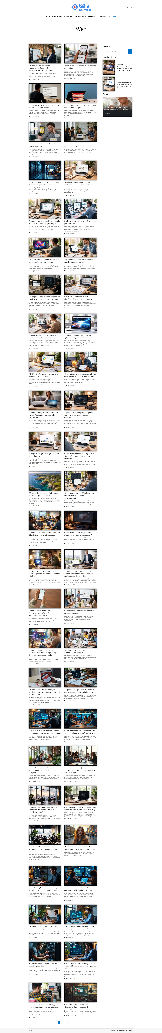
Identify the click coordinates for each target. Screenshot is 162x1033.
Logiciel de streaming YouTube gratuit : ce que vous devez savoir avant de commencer (80, 414)
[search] (128, 7)
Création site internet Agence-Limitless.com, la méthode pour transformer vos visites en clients (41, 68)
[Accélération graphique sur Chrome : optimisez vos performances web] (80, 323)
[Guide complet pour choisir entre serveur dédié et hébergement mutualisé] (45, 170)
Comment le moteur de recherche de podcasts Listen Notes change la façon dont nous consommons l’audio (43, 652)
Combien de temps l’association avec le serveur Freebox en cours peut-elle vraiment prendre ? (44, 414)
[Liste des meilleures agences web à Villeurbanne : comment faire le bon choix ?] (45, 835)
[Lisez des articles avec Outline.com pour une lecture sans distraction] (45, 93)
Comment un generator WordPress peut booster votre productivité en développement (79, 495)
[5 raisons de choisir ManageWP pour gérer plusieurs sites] (80, 209)
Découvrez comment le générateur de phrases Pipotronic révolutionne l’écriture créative (44, 573)
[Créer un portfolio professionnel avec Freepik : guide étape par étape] (45, 323)
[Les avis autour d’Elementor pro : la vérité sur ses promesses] (80, 132)
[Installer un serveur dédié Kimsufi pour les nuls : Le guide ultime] (45, 951)
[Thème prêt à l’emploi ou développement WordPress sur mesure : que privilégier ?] (45, 284)
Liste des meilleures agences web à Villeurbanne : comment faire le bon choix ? (44, 849)
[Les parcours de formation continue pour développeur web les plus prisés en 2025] (80, 876)
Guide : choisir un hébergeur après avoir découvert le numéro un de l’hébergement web (80, 965)
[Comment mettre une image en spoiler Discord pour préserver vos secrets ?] (80, 520)
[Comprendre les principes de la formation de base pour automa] (80, 598)
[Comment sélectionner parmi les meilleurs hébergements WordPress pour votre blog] (80, 795)
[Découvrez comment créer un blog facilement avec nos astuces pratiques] (80, 170)
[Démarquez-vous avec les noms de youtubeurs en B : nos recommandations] (80, 835)
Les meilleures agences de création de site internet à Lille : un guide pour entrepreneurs (44, 770)
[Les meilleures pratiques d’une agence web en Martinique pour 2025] (45, 914)
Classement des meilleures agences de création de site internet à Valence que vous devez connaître (43, 809)
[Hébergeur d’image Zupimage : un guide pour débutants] (45, 441)
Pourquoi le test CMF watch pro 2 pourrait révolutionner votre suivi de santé (116, 109)
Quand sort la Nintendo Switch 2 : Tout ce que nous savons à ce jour (124, 68)
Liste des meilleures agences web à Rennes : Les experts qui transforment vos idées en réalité (80, 770)
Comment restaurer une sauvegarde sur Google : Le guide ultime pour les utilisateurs (79, 456)
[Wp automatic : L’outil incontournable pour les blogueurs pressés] (80, 247)
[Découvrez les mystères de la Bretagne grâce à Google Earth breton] (45, 481)
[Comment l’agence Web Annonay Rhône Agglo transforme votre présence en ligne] (80, 718)
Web (30, 79)
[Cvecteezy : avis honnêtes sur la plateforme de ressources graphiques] (80, 284)
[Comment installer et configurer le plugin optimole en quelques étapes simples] (45, 209)
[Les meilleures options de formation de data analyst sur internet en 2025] (80, 914)
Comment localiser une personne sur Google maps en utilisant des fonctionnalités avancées (42, 613)
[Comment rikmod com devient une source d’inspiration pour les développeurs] (45, 520)
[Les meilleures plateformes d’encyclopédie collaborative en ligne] (80, 93)
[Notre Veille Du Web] (81, 7)
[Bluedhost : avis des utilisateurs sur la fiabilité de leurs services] (80, 638)
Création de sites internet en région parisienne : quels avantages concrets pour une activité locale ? (44, 692)
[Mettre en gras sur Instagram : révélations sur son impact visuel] (80, 53)
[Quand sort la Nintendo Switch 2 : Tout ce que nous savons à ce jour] (109, 67)
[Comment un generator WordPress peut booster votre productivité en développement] (80, 481)
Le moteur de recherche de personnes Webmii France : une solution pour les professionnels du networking (78, 573)
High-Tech (120, 64)
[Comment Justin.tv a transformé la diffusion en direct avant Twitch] (80, 992)
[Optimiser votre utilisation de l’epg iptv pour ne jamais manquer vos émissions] (45, 992)
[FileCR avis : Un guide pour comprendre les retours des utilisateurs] (45, 362)
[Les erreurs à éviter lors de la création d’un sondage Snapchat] (45, 132)
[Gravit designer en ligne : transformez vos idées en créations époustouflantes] (45, 247)
